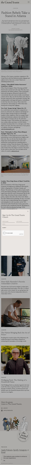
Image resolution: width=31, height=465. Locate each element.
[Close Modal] (28, 211)
